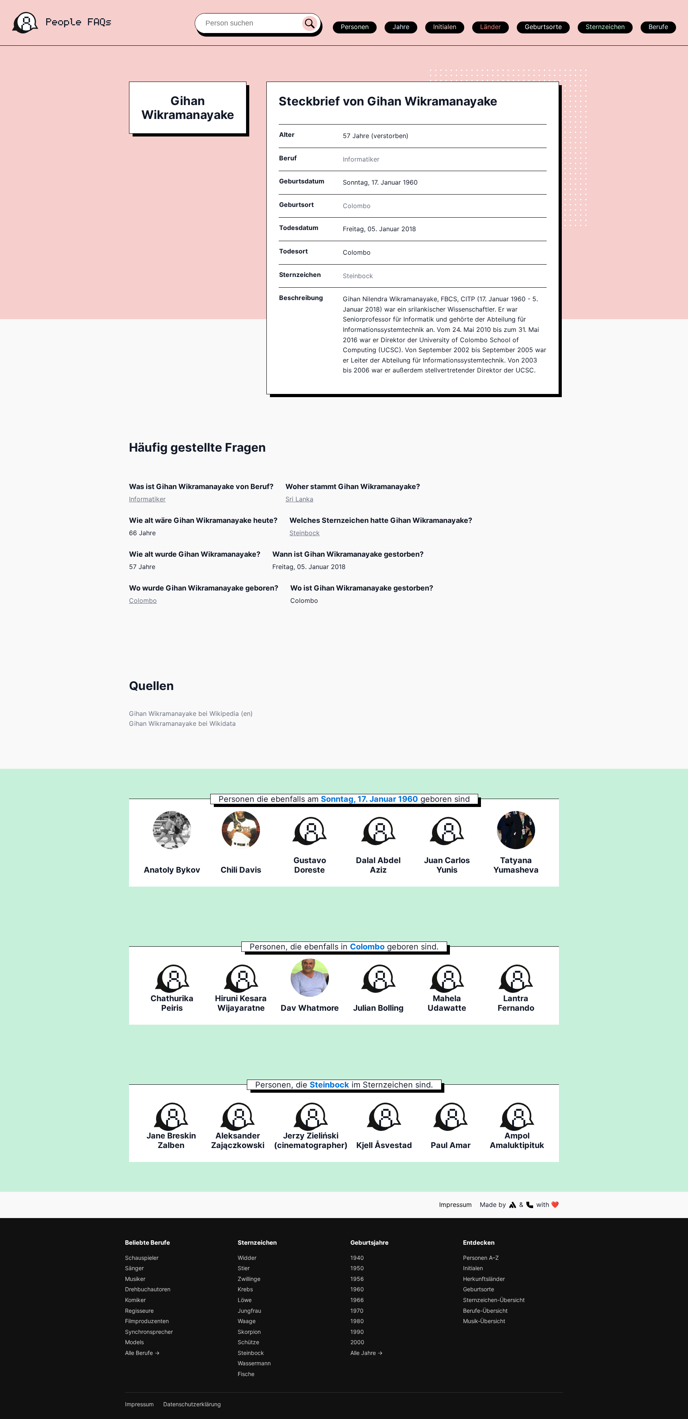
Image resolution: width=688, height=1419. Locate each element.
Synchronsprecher (149, 1331)
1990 (357, 1331)
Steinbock (358, 276)
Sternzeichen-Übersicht (494, 1299)
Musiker (135, 1278)
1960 (357, 1289)
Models (134, 1342)
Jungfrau (249, 1310)
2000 (357, 1342)
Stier (244, 1268)
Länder (490, 27)
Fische (246, 1373)
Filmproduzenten (147, 1321)
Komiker (135, 1299)
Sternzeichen (605, 27)
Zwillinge (249, 1278)
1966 (357, 1299)
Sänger (134, 1268)
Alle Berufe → (142, 1352)
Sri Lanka (299, 499)
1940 (357, 1257)
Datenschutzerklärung (192, 1404)
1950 (357, 1268)
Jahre (401, 27)
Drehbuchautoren (147, 1289)
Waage (247, 1321)
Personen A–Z (481, 1257)
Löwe (245, 1299)
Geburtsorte (543, 27)
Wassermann (254, 1363)
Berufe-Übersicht (485, 1310)
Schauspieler (141, 1257)
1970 (357, 1310)
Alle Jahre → (366, 1352)
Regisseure (139, 1310)
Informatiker (361, 159)
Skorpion (249, 1331)
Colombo (143, 600)
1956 (357, 1278)
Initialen (444, 27)
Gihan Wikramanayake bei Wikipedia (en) (191, 713)
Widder (247, 1257)
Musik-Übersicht (484, 1321)
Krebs (245, 1289)
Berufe (658, 27)
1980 (357, 1321)
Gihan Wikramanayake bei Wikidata (182, 723)
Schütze (248, 1342)
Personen (355, 27)
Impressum (455, 1204)
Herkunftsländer (484, 1278)
